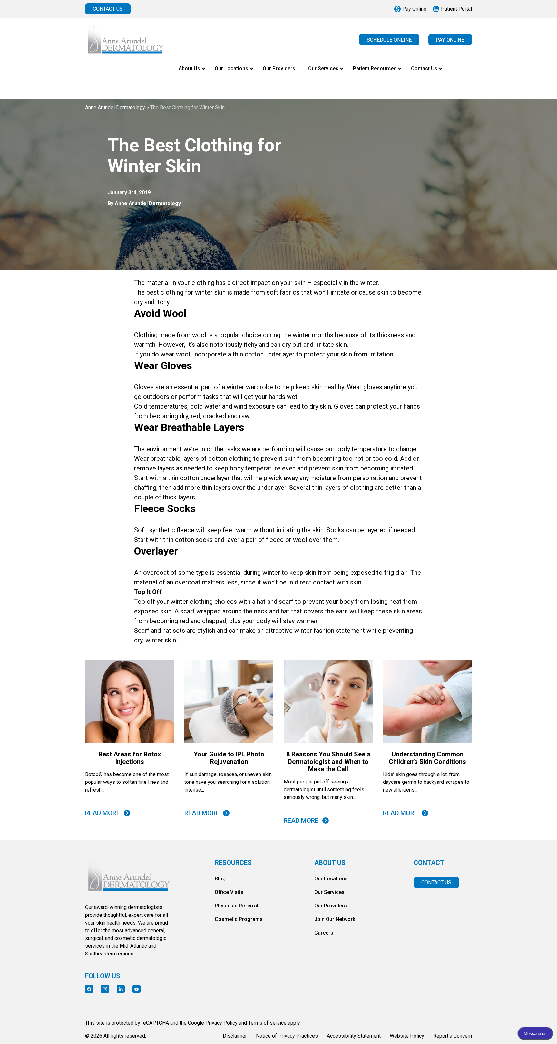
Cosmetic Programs (239, 919)
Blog (220, 879)
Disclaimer (235, 1036)
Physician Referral (236, 906)
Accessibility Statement (354, 1036)
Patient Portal (456, 9)
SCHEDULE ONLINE (389, 40)
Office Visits (229, 892)
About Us (330, 863)
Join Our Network (334, 919)
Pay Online (414, 9)
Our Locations (331, 879)
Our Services (329, 892)
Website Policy (407, 1036)
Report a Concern (452, 1036)
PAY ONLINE (450, 40)
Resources (233, 863)
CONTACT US (108, 9)
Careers (323, 933)
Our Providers (330, 906)
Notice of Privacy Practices (287, 1036)
